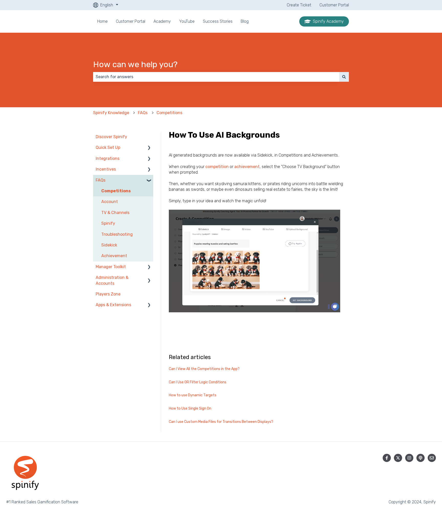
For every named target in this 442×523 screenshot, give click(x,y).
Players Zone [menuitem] (108, 294)
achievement (247, 166)
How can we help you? (135, 64)
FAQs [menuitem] (100, 180)
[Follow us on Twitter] (398, 458)
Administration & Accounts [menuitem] (112, 280)
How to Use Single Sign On (190, 408)
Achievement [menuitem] (114, 255)
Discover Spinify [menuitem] (111, 136)
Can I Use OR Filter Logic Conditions (197, 382)
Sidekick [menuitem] (109, 245)
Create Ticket (299, 5)
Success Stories (218, 21)
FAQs (143, 112)
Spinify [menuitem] (108, 223)
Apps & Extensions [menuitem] (113, 304)
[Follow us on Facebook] (387, 458)
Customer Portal (334, 5)
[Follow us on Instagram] (409, 458)
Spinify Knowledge (111, 112)
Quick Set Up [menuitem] (108, 147)
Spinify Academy (328, 21)
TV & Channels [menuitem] (115, 212)
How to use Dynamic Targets (192, 395)
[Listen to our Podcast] (420, 458)
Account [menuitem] (109, 201)
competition (217, 166)
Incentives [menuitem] (106, 169)
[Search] (344, 77)
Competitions (169, 112)
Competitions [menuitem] (116, 190)
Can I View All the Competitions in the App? (204, 369)
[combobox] (216, 77)
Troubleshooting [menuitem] (117, 234)
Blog (245, 21)
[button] (149, 148)
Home (102, 21)
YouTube (187, 21)
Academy (162, 21)
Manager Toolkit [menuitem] (111, 266)
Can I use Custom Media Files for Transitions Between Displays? (221, 422)
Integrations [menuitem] (107, 158)
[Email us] (432, 458)
